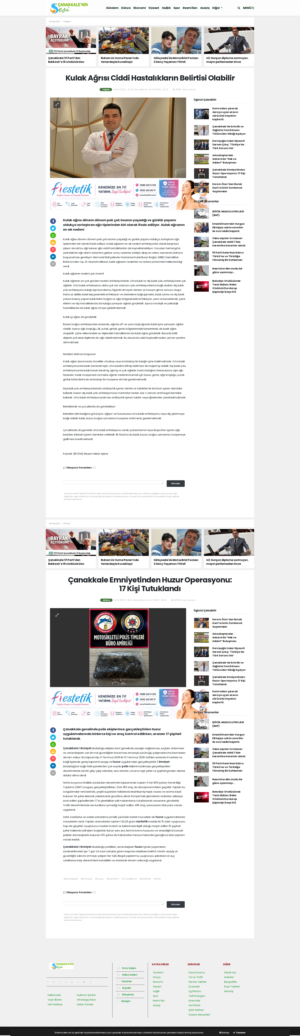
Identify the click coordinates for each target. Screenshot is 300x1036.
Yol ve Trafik (196, 977)
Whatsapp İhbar (86, 999)
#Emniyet (86, 879)
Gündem (112, 8)
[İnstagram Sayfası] (61, 982)
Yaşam (67, 21)
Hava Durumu (197, 972)
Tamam (240, 1032)
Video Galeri (129, 974)
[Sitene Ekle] (92, 982)
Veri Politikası (55, 1004)
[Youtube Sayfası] (67, 982)
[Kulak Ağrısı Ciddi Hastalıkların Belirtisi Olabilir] (118, 137)
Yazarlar (126, 981)
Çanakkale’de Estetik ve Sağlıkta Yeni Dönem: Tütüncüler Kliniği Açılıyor (229, 130)
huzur (117, 762)
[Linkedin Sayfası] (73, 982)
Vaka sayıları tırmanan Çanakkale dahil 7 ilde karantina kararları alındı (228, 241)
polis (125, 766)
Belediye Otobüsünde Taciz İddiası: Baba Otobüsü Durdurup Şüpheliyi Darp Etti (226, 286)
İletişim (125, 1001)
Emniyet (86, 748)
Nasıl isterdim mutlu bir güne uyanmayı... (227, 270)
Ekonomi (139, 8)
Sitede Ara (230, 972)
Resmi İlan (190, 8)
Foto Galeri (129, 968)
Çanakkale (70, 748)
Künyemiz (128, 994)
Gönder (175, 483)
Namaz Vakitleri (198, 982)
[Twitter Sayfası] (54, 982)
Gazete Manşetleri (199, 1014)
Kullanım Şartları (86, 995)
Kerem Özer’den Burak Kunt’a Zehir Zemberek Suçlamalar (227, 187)
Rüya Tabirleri (232, 986)
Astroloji (228, 991)
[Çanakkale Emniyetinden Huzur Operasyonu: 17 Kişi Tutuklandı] (118, 647)
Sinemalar (194, 1000)
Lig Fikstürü (195, 991)
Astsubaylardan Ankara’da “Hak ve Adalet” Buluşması (224, 159)
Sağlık (166, 8)
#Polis (157, 879)
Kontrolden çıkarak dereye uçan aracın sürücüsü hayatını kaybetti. (225, 114)
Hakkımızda (54, 995)
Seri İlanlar (194, 1005)
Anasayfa (54, 21)
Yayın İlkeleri (55, 999)
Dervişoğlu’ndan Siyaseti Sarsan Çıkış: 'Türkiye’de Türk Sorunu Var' (228, 144)
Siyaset (153, 8)
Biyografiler (230, 982)
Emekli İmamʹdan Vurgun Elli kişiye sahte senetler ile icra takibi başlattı (228, 227)
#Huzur (99, 879)
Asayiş (205, 8)
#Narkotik (145, 879)
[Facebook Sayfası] (49, 982)
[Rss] (79, 982)
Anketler (229, 977)
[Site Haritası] (85, 982)
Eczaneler (194, 986)
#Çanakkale (70, 879)
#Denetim (112, 879)
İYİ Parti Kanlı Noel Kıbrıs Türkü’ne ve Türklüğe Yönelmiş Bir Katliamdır (228, 256)
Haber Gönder (85, 1004)
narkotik (142, 821)
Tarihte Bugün (197, 996)
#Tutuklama (129, 879)
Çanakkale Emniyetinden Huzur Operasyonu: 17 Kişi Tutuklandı (228, 173)
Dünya (126, 8)
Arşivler (126, 988)
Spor (176, 8)
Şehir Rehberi (196, 1010)
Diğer (216, 8)
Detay (225, 1032)
